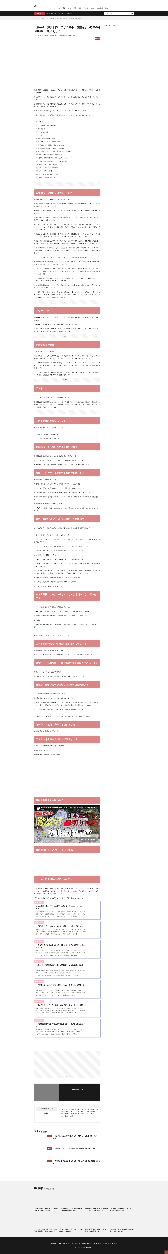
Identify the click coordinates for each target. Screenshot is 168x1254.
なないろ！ (89, 1247)
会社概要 (54, 1243)
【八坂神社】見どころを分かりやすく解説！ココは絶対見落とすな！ (60, 926)
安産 (55, 13)
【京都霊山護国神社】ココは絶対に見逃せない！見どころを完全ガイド (60, 1025)
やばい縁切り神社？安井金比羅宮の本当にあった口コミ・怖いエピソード (60, 907)
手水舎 (39, 135)
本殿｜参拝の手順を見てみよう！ (46, 138)
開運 (74, 35)
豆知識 (106, 8)
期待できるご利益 (42, 132)
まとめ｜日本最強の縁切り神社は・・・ (48, 177)
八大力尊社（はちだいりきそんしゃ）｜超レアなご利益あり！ (54, 151)
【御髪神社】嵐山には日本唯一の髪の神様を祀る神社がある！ (75, 1148)
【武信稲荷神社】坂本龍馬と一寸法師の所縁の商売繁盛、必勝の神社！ (46, 1209)
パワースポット (61, 13)
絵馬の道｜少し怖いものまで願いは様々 (48, 141)
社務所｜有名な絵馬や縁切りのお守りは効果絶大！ (51, 161)
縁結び (48, 13)
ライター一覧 (76, 1243)
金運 (52, 13)
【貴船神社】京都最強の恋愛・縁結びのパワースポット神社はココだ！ (96, 1209)
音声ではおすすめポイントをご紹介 (47, 174)
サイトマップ (86, 1243)
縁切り (67, 35)
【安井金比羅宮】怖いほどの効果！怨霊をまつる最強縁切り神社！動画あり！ (64, 18)
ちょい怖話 (100, 8)
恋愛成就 (69, 13)
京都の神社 (51, 35)
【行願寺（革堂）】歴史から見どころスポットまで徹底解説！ (71, 1230)
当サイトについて (64, 1243)
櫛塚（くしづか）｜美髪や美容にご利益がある (50, 145)
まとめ (93, 8)
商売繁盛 (63, 35)
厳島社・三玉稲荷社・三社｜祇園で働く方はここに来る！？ (54, 158)
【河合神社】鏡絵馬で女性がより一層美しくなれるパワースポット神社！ (76, 1137)
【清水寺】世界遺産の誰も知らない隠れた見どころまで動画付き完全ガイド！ (60, 946)
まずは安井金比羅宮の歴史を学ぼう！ (47, 125)
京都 (64, 8)
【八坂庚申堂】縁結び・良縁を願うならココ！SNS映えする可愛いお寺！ (60, 986)
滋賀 (80, 8)
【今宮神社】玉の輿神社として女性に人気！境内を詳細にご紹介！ (122, 1209)
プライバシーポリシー (110, 1243)
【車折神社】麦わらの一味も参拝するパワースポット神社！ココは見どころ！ (71, 1209)
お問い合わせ (97, 1243)
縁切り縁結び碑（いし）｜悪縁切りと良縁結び (50, 148)
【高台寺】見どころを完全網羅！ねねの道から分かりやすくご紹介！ (60, 1005)
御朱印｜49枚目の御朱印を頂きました (48, 164)
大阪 (59, 8)
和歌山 (86, 8)
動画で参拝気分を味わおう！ (45, 171)
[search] (132, 13)
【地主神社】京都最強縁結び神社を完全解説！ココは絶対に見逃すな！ (59, 966)
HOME (37, 18)
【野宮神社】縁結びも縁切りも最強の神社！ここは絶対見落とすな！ (96, 1230)
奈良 (69, 8)
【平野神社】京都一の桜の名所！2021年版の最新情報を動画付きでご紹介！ (45, 1230)
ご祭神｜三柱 (41, 128)
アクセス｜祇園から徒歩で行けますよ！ (48, 167)
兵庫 (75, 8)
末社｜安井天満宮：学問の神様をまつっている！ (51, 154)
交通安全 (58, 35)
